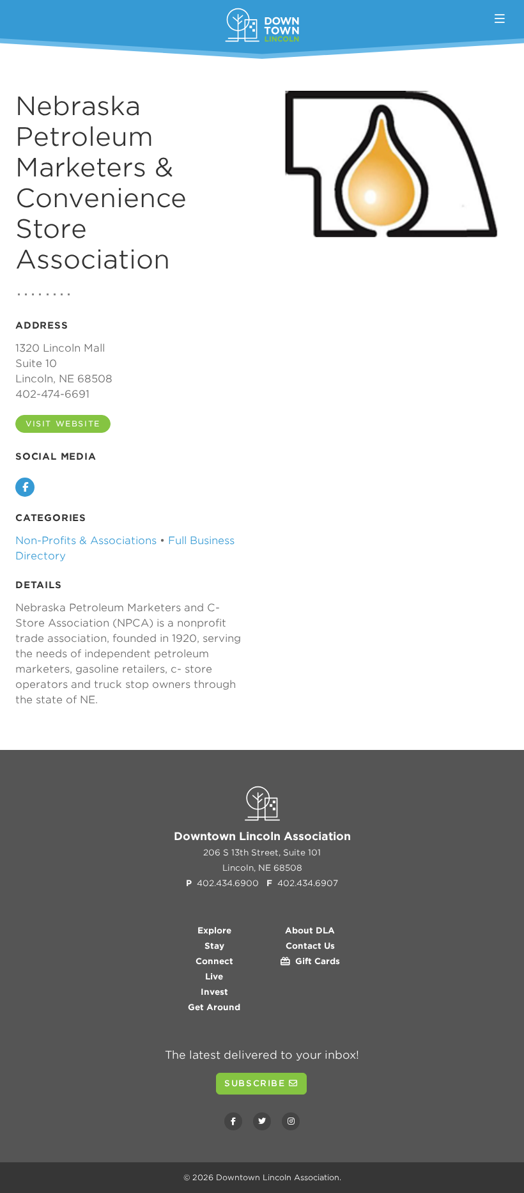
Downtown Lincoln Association (277, 1177)
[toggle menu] (500, 19)
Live (214, 976)
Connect (214, 961)
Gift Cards (315, 961)
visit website (63, 423)
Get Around (214, 1007)
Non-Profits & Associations (86, 540)
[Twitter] (262, 1121)
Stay (214, 946)
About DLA (310, 930)
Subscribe (256, 1083)
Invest (214, 992)
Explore (214, 930)
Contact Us (310, 946)
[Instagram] (291, 1121)
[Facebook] (233, 1121)
